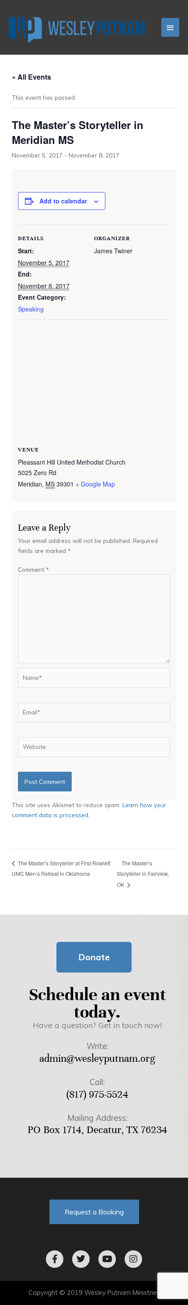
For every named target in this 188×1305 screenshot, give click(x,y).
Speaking (31, 308)
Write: (97, 1046)
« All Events (31, 77)
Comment (33, 569)
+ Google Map (95, 483)
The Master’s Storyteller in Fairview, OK (143, 873)
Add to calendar (63, 200)
